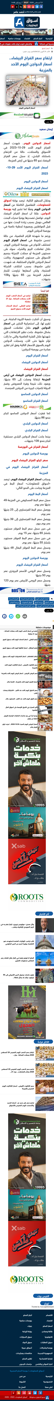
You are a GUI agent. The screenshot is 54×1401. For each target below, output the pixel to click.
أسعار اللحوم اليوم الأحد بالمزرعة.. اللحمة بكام (22, 681)
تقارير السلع (27, 1358)
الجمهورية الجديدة (45, 1353)
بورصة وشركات (46, 1347)
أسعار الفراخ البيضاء (36, 368)
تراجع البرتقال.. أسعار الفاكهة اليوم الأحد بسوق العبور (20, 647)
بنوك (30, 1325)
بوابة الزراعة (27, 1331)
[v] (27, 591)
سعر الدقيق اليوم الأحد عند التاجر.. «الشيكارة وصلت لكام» (20, 691)
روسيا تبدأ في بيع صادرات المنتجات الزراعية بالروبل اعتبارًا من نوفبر (20, 717)
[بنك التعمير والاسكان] (27, 769)
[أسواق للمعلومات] (27, 897)
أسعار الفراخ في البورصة (33, 446)
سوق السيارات (26, 1336)
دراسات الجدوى (25, 1363)
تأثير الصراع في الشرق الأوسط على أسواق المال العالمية (21, 708)
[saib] (27, 861)
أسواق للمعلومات (26, 602)
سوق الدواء (27, 1342)
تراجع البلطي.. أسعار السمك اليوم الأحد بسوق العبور (18, 307)
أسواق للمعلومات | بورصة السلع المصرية (27, 1370)
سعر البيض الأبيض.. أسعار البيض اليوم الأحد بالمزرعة (19, 673)
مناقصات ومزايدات (24, 1353)
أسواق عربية (27, 1347)
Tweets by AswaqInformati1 (43, 1307)
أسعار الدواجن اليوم (37, 142)
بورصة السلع (39, 602)
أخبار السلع (38, 38)
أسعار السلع (45, 48)
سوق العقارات (46, 1342)
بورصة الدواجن (14, 602)
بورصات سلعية (14, 38)
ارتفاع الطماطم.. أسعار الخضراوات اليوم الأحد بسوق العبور (20, 657)
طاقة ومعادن (47, 1331)
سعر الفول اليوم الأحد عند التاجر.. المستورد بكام (21, 698)
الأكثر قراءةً (43, 1042)
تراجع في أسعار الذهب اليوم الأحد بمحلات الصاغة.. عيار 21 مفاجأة (18, 298)
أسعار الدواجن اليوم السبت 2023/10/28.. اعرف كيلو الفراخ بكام (20, 725)
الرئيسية (49, 38)
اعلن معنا (48, 1386)
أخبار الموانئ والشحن (43, 1363)
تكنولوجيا (48, 1336)
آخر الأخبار (44, 914)
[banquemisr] (27, 823)
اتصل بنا (22, 1386)
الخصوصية (47, 1381)
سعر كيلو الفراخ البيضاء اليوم (30, 459)
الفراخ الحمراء (13, 599)
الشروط (22, 1381)
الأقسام (49, 1315)
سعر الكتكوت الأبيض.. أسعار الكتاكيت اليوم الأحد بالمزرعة (21, 666)
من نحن (22, 1376)
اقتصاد (27, 38)
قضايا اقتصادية (45, 1358)
